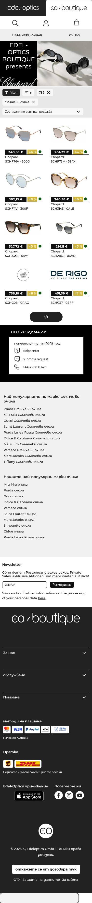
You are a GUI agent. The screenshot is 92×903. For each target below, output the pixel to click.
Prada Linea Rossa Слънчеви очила (33, 432)
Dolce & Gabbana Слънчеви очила (32, 438)
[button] (23, 7)
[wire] (60, 729)
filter (13, 92)
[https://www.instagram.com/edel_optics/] (69, 796)
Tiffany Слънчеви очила (23, 462)
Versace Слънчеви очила (24, 450)
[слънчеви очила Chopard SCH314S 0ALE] (69, 180)
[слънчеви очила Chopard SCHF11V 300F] (23, 180)
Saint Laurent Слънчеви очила (29, 426)
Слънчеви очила (27, 35)
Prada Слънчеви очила (22, 409)
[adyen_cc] (7, 729)
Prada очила (14, 490)
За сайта (70, 879)
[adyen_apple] (45, 729)
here (41, 598)
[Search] (15, 23)
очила (74, 35)
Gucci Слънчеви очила (22, 421)
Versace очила (15, 508)
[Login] (46, 23)
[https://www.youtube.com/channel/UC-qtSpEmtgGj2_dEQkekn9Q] (80, 796)
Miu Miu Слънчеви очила (24, 415)
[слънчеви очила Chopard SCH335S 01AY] (23, 227)
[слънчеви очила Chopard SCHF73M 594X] (69, 133)
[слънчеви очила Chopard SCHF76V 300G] (23, 133)
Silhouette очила (17, 525)
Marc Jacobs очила (19, 520)
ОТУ (16, 879)
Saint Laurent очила (20, 514)
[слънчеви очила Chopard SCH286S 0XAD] (69, 227)
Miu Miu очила (16, 484)
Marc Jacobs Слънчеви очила (28, 456)
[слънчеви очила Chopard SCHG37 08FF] (69, 275)
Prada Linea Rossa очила (24, 537)
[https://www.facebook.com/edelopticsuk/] (58, 796)
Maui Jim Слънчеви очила (25, 444)
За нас (9, 653)
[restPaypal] (32, 729)
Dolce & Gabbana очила (23, 502)
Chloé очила (14, 531)
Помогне (11, 697)
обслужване (14, 675)
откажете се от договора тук (46, 869)
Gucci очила (14, 496)
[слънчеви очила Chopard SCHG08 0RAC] (23, 275)
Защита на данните (41, 879)
